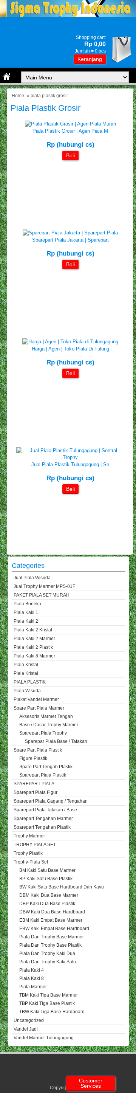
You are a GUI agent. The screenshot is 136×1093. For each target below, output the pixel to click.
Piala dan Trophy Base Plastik (50, 945)
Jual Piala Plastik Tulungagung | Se (70, 464)
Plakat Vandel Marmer (36, 699)
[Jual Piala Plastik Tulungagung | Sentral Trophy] (70, 457)
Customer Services (90, 1083)
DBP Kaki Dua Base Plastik (47, 903)
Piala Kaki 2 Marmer (34, 638)
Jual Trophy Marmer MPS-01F (44, 586)
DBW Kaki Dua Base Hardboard (52, 912)
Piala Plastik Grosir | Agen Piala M (70, 131)
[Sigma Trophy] (68, 15)
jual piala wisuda (32, 577)
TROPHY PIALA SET (35, 844)
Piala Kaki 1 (26, 612)
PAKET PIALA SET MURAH (42, 595)
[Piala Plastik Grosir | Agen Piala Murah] (70, 124)
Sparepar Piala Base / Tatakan (56, 741)
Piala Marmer (33, 986)
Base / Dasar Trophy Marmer (48, 724)
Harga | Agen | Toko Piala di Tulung (70, 349)
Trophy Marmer (29, 836)
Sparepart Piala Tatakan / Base (45, 809)
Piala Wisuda (27, 690)
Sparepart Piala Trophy (43, 733)
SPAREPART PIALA (34, 783)
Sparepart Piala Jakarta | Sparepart (70, 240)
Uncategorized (29, 1020)
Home (18, 95)
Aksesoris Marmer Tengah (46, 716)
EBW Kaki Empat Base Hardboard (54, 928)
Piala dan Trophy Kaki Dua (47, 953)
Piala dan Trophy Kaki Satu (47, 961)
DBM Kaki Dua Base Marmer (48, 895)
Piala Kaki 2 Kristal (33, 630)
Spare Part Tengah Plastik (46, 766)
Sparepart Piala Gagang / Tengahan (51, 801)
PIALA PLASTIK (30, 682)
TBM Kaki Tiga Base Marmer (48, 995)
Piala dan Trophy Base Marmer (51, 937)
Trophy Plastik (28, 853)
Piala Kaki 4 (31, 970)
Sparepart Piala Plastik (42, 775)
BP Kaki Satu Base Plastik (46, 878)
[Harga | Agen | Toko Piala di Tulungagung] (70, 341)
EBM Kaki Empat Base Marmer (50, 920)
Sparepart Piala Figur (35, 792)
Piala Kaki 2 (26, 621)
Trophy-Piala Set (31, 862)
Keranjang (89, 59)
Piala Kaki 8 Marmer (34, 656)
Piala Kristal (26, 664)
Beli (70, 155)
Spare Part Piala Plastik (38, 750)
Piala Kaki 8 (31, 978)
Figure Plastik (33, 758)
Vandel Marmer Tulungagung (44, 1037)
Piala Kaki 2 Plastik (33, 647)
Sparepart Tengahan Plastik (42, 827)
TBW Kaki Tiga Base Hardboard (52, 1011)
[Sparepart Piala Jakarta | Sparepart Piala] (70, 233)
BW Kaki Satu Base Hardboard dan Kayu (61, 887)
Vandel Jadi (26, 1029)
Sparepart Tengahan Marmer (43, 818)
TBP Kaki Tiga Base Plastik (47, 1003)
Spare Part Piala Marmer (39, 708)
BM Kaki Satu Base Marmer (47, 870)
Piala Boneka (27, 603)
